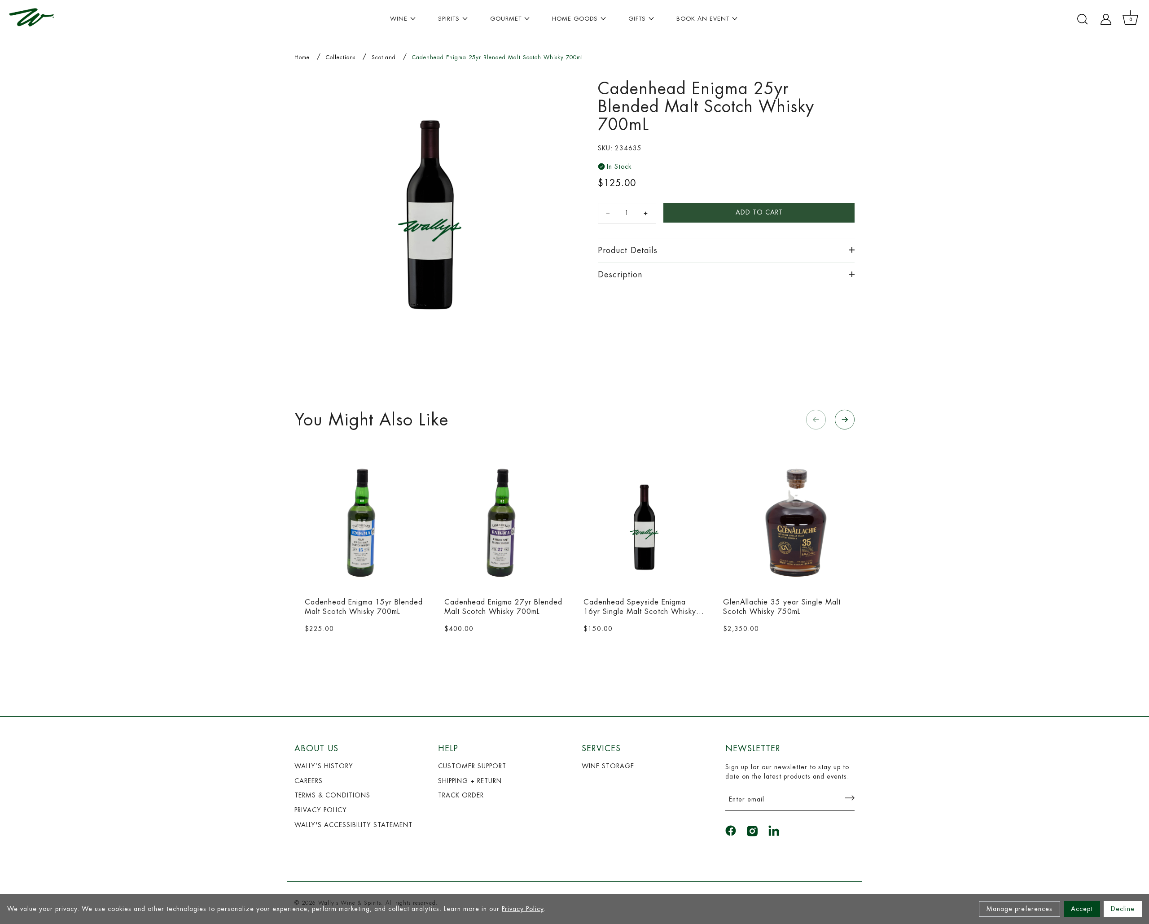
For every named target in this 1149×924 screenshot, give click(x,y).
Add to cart (759, 212)
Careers (308, 781)
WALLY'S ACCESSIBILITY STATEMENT (353, 825)
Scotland (384, 57)
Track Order (461, 795)
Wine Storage (608, 766)
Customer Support (472, 766)
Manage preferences (1020, 909)
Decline (1123, 909)
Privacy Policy (523, 909)
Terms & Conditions (332, 795)
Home (302, 57)
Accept (1082, 909)
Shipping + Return (470, 781)
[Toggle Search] (1083, 19)
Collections (340, 57)
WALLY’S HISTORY (323, 766)
